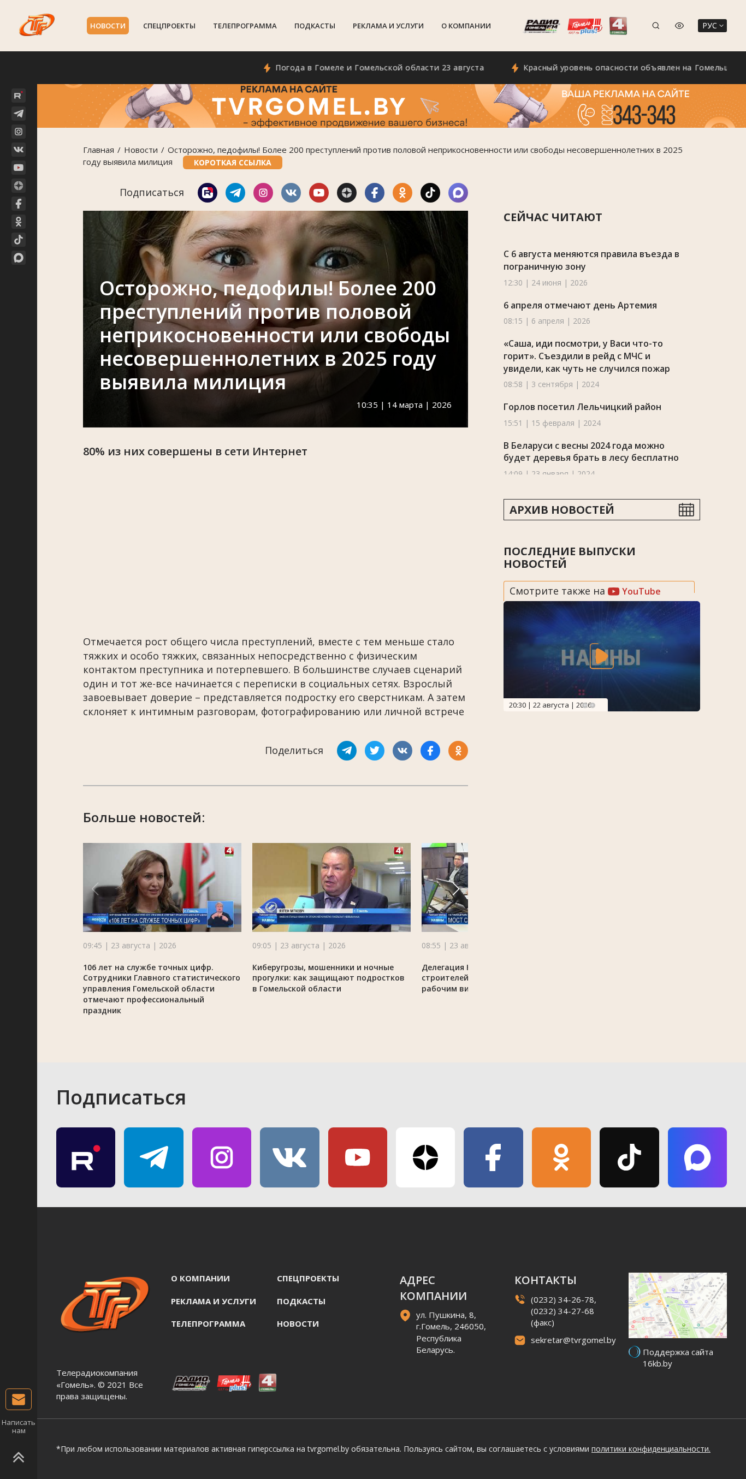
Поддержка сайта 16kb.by (678, 1357)
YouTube (640, 591)
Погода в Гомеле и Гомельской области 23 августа (340, 67)
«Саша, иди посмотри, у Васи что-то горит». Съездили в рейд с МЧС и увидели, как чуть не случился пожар (587, 355)
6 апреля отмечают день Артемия (580, 305)
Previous (585, 705)
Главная (98, 149)
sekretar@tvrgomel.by (573, 1339)
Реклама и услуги (388, 26)
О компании (466, 26)
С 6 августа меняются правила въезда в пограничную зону (591, 260)
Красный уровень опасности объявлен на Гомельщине (595, 67)
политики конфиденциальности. (651, 1449)
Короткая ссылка (232, 162)
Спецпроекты (169, 26)
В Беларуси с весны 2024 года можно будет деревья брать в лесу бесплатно (591, 451)
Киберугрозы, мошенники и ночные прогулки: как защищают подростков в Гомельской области (328, 978)
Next (592, 705)
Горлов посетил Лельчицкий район (582, 407)
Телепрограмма (245, 26)
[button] (456, 888)
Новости (108, 26)
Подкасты (314, 26)
